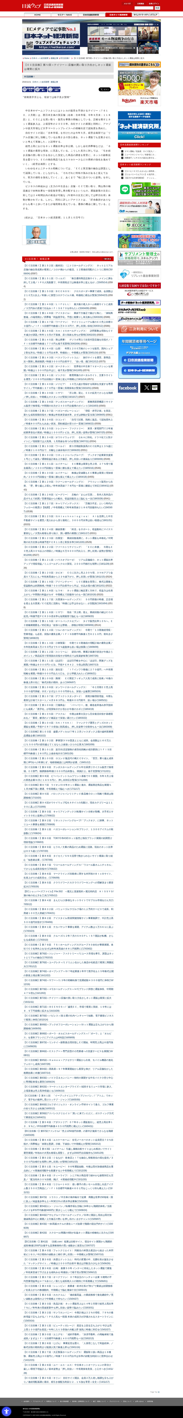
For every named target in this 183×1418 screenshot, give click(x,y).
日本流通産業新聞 (91, 15)
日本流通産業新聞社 (42, 6)
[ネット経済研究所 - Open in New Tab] (139, 303)
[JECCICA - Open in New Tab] (139, 224)
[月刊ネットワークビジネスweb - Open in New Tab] (139, 311)
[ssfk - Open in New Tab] (139, 259)
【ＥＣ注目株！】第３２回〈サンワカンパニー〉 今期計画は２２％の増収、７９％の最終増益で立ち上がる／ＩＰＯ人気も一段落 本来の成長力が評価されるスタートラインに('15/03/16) (68, 1316)
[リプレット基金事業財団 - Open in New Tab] (139, 274)
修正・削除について (99, 1401)
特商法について (51, 1401)
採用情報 (150, 1401)
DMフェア (145, 15)
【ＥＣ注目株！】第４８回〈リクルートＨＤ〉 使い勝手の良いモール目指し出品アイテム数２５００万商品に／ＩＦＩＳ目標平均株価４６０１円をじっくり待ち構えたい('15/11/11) (68, 1188)
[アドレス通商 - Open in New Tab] (139, 207)
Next (156, 127)
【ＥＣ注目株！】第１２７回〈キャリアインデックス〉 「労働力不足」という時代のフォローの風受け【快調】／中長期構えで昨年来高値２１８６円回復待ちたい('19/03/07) (68, 507)
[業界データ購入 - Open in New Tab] (41, 89)
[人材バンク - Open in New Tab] (139, 290)
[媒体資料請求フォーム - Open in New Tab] (139, 65)
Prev (122, 127)
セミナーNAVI (64, 15)
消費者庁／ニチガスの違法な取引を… (140, 158)
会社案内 (26, 1401)
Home (37, 15)
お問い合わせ (139, 1401)
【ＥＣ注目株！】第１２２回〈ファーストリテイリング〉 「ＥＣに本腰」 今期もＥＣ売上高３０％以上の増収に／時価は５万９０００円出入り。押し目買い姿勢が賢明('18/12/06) (68, 551)
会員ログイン (154, 3)
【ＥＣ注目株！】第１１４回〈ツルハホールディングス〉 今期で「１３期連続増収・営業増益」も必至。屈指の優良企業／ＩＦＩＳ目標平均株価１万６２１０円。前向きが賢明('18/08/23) (68, 634)
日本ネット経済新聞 (118, 15)
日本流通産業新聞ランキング (134, 145)
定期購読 (140, 3)
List (107, 259)
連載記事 (54, 58)
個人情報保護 (64, 1401)
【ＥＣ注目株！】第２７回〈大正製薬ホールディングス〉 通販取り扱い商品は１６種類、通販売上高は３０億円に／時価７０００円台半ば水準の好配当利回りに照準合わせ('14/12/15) (68, 1356)
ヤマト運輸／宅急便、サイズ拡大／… (140, 151)
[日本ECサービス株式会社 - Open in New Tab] (139, 190)
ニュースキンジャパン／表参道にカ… (140, 155)
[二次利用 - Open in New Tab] (139, 330)
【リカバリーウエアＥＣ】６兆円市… (140, 174)
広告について (127, 1401)
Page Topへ (154, 1392)
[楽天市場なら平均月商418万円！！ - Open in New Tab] (139, 89)
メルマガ (127, 3)
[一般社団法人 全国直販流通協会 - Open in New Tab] (139, 242)
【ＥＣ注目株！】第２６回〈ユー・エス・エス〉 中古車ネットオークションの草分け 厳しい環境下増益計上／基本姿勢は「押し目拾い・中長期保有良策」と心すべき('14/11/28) (68, 1369)
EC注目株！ (66, 58)
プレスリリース (114, 1401)
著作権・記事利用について (80, 1401)
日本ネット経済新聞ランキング (135, 164)
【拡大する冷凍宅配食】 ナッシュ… (140, 178)
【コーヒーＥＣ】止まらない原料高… (140, 171)
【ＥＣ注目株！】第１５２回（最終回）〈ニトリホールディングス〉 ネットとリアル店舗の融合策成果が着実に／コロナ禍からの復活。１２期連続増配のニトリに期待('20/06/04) (68, 269)
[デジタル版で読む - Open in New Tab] (54, 89)
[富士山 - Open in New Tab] (139, 320)
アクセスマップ (38, 1401)
